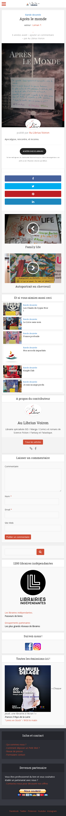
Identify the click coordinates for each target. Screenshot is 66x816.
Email (8, 509)
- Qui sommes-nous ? (15, 744)
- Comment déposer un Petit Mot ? (22, 747)
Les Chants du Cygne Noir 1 (35, 309)
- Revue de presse (14, 751)
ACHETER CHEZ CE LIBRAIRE (33, 151)
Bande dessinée (33, 14)
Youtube (42, 811)
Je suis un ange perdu (33, 384)
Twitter (23, 811)
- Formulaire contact (15, 754)
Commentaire (11, 466)
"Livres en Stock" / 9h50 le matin (21, 720)
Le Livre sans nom (32, 322)
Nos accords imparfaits (34, 350)
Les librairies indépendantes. (19, 612)
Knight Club (28, 370)
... (33, 31)
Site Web (9, 522)
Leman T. (37, 25)
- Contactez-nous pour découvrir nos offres (26, 783)
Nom (8, 496)
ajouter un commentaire (42, 35)
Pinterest (32, 811)
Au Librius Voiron (36, 38)
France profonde (31, 336)
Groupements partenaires (17, 622)
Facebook (14, 811)
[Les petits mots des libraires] (33, 3)
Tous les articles (33, 442)
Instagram (52, 811)
